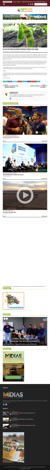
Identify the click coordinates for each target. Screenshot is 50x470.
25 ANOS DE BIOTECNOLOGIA (11, 137)
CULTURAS (15, 51)
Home (4, 22)
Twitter (15, 81)
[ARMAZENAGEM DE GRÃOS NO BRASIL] (25, 158)
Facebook (10, 81)
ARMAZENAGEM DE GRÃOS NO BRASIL (13, 174)
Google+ (20, 81)
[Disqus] (25, 236)
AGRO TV (4, 135)
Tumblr (29, 81)
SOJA (24, 51)
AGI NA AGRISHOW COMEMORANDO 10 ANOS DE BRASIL (21, 419)
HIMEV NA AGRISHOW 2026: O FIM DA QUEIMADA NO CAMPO (21, 1)
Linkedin (25, 81)
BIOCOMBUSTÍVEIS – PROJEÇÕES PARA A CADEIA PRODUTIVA (20, 344)
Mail (39, 81)
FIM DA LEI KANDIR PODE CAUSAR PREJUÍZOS (11, 86)
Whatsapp (5, 81)
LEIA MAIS (4, 141)
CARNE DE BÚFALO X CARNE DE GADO (38, 86)
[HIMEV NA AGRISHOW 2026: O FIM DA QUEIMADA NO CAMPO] (6, 426)
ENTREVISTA (12, 135)
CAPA (6, 22)
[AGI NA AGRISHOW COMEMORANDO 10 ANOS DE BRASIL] (6, 420)
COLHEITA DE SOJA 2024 (9, 212)
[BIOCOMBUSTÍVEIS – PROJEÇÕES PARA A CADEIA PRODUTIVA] (25, 331)
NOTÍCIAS (21, 51)
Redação (5, 51)
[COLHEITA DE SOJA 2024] (25, 195)
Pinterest (34, 81)
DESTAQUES (18, 51)
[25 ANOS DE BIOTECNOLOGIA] (25, 120)
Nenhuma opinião (27, 51)
